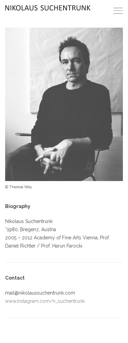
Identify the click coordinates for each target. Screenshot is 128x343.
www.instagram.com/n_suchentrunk (45, 301)
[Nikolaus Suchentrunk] (47, 8)
